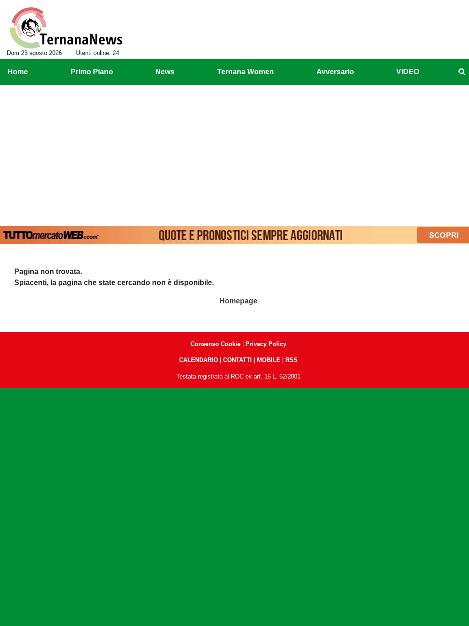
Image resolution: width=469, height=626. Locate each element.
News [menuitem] (165, 72)
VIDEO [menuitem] (407, 72)
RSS (291, 360)
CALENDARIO (198, 360)
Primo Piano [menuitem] (92, 72)
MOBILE (268, 360)
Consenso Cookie (215, 343)
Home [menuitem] (17, 72)
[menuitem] (461, 72)
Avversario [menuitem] (335, 72)
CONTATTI (237, 360)
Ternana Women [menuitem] (245, 72)
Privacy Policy (265, 343)
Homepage (238, 301)
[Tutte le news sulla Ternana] (66, 28)
